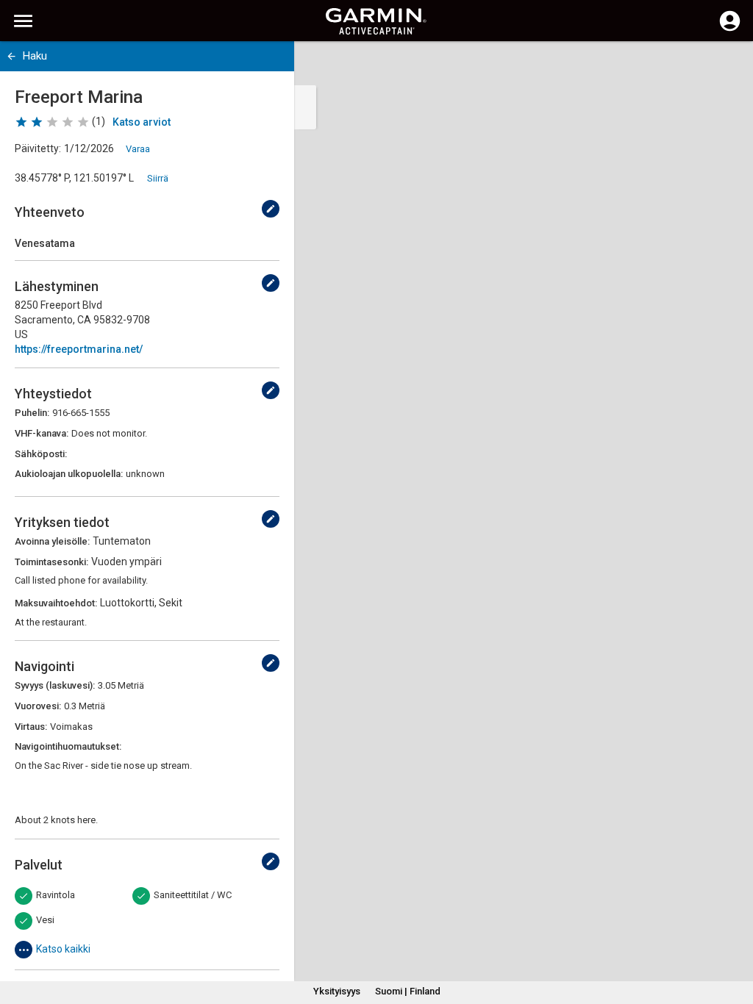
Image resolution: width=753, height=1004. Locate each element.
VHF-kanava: (41, 433)
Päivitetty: (38, 148)
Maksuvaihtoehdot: (56, 603)
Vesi (45, 919)
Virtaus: (31, 726)
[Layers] (728, 66)
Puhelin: (32, 412)
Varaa (138, 148)
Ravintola (55, 894)
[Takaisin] (11, 56)
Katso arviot (142, 122)
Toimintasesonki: (51, 561)
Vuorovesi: (38, 705)
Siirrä (157, 178)
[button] (735, 937)
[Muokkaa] (270, 209)
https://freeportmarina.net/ (79, 349)
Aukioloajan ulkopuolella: (69, 473)
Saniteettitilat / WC (193, 894)
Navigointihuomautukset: (68, 746)
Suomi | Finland (407, 991)
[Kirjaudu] (730, 29)
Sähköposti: (41, 453)
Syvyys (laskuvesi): (55, 685)
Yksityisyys (336, 991)
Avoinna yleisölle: (52, 541)
